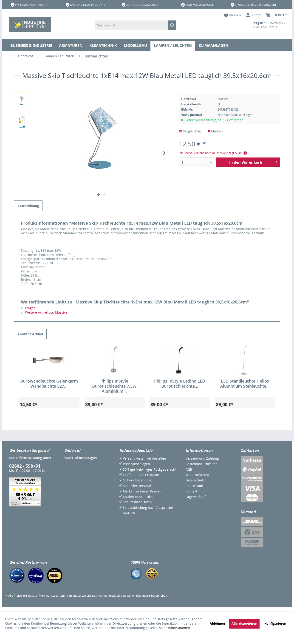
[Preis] (54, 575)
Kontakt (191, 491)
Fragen (30, 308)
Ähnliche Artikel (30, 334)
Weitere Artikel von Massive (46, 312)
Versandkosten (76, 596)
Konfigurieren (275, 623)
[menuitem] (135, 25)
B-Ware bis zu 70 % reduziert (255, 5)
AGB (189, 469)
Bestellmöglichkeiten (202, 464)
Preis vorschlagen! (199, 5)
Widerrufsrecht (197, 474)
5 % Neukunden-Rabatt (32, 5)
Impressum (194, 485)
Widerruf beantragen (80, 457)
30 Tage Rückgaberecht (143, 5)
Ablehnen (217, 623)
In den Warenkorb (245, 162)
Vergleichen (191, 131)
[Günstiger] (36, 575)
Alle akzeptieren (244, 623)
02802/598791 (276, 22)
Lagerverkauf (196, 497)
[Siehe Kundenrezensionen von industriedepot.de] (25, 491)
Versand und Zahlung (202, 458)
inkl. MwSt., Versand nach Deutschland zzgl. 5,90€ (210, 153)
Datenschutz (195, 480)
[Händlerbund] (136, 573)
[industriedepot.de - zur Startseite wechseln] (30, 24)
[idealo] (17, 575)
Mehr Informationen (174, 628)
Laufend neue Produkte (87, 5)
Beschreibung (28, 205)
